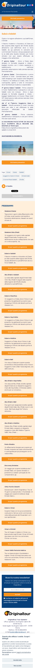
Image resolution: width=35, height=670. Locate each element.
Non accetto (17, 665)
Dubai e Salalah (10, 253)
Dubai (15, 172)
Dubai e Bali (9, 359)
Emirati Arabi (26, 176)
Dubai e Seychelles (11, 317)
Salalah (21, 172)
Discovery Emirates (11, 465)
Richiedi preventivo (17, 18)
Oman (8, 172)
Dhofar (21, 179)
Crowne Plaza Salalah (10, 179)
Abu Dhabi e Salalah (12, 275)
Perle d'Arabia (9, 444)
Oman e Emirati (10, 529)
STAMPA (9, 186)
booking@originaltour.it (18, 632)
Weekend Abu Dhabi (12, 232)
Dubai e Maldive (10, 338)
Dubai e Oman (10, 508)
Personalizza (6, 652)
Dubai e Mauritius (11, 296)
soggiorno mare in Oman (11, 176)
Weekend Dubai (10, 211)
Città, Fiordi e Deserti (12, 487)
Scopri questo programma (17, 226)
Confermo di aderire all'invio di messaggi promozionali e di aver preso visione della (16, 601)
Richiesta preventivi (17, 162)
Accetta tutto (17, 660)
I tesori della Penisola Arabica (15, 550)
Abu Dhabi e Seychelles (13, 381)
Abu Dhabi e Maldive (12, 423)
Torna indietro (17, 196)
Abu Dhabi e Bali (10, 402)
